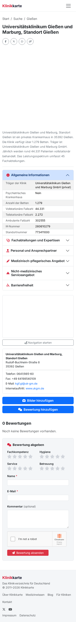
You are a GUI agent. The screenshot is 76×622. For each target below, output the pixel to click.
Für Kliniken (63, 594)
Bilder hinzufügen (40, 400)
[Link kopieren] (30, 41)
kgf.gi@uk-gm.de (26, 383)
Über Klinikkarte (12, 594)
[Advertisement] (38, 87)
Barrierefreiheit (22, 285)
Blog (50, 594)
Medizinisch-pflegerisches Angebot (38, 261)
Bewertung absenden (30, 552)
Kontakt (7, 601)
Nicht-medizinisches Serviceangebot (26, 273)
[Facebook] (5, 41)
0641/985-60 (25, 373)
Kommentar (21, 506)
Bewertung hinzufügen (41, 409)
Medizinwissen (35, 594)
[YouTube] (10, 609)
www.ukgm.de (35, 388)
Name (12, 476)
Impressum (9, 615)
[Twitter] (14, 41)
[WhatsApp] (22, 41)
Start (5, 19)
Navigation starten (40, 342)
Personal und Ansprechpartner (34, 250)
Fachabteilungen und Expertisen (35, 240)
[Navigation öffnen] (68, 6)
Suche (17, 19)
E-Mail (12, 491)
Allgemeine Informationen (30, 175)
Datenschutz (27, 615)
